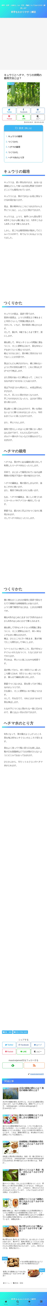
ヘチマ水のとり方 (16, 157)
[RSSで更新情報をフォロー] (34, 1065)
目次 (21, 128)
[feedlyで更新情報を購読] (12, 1065)
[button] (42, 644)
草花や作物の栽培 (21, 1032)
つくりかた (13, 141)
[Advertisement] (23, 45)
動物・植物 (8, 1032)
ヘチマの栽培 (14, 147)
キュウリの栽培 (15, 136)
